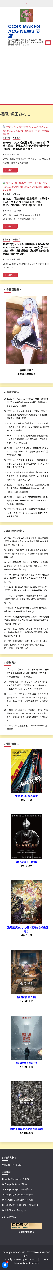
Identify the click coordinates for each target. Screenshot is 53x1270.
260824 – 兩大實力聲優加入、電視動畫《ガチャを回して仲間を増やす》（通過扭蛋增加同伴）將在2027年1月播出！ (27, 451)
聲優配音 (16, 137)
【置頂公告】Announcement (31, 725)
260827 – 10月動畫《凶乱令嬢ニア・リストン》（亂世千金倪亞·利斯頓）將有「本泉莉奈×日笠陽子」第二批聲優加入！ (28, 427)
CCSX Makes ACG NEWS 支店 (24, 31)
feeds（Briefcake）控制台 (17, 1179)
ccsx (10, 669)
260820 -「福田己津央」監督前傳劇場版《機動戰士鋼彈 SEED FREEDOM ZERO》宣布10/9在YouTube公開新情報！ (27, 500)
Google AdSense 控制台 (16, 1184)
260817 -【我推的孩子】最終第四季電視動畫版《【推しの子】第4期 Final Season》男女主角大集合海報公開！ (27, 512)
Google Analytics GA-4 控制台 (18, 1189)
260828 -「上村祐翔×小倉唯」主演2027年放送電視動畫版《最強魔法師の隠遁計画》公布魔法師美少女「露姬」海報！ (27, 414)
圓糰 (11, 710)
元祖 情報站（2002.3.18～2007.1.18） (22, 1205)
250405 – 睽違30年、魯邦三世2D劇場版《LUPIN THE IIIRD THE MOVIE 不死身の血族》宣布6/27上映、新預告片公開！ (27, 697)
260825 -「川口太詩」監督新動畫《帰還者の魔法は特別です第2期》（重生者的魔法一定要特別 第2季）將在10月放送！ (27, 439)
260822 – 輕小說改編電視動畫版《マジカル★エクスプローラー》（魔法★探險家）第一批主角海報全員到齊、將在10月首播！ (27, 476)
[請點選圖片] (26, 1228)
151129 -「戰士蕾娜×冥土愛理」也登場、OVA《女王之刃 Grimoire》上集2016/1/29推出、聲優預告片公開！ (26, 202)
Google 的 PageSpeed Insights (19, 1194)
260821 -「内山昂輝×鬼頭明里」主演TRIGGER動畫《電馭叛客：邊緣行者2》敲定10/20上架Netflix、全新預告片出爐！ (28, 488)
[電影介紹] (26, 792)
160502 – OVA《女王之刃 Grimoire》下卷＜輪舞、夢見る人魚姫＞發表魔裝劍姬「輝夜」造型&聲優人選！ (26, 146)
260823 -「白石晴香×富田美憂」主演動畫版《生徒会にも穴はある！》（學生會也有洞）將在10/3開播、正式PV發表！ (28, 463)
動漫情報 (6, 137)
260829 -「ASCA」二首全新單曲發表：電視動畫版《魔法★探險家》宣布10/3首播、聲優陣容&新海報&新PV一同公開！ (27, 402)
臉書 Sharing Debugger (16, 1210)
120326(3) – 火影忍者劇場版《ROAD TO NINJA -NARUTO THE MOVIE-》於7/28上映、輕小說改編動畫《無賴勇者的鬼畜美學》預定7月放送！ (26, 249)
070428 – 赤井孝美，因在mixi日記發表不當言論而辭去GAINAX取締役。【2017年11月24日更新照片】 (28, 673)
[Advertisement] (26, 76)
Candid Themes (30, 1263)
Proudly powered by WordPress (20, 1259)
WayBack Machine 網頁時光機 (19, 1199)
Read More (10, 170)
